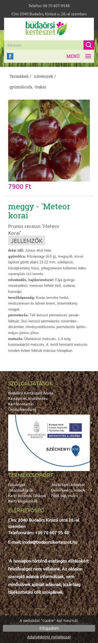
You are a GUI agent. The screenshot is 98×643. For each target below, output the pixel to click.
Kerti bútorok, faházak (27, 495)
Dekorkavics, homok (68, 489)
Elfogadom (49, 628)
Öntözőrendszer (22, 409)
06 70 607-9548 (56, 5)
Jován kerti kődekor (68, 484)
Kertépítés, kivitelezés (27, 398)
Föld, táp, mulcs (64, 495)
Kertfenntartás (21, 403)
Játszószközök (20, 489)
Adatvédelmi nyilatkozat (49, 636)
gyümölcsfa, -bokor (28, 87)
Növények (16, 484)
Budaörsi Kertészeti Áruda (30, 392)
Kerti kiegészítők (23, 500)
